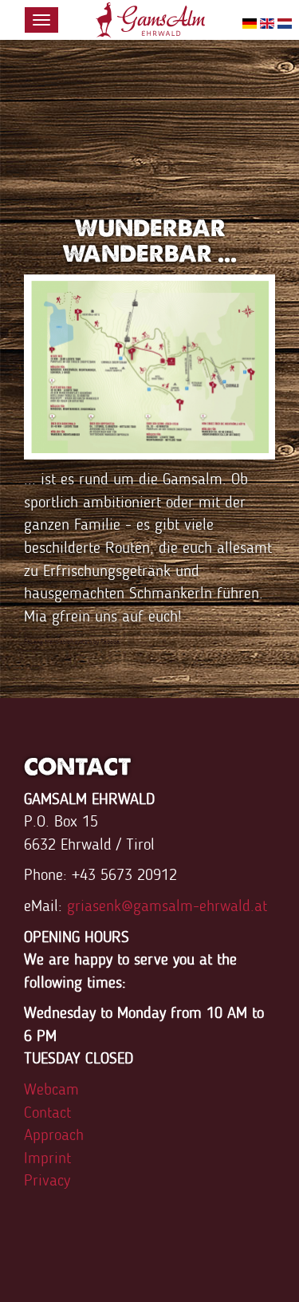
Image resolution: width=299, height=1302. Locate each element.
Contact (47, 1112)
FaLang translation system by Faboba (72, 641)
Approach (54, 1134)
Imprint (47, 1157)
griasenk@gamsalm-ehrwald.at (167, 905)
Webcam (51, 1089)
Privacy (47, 1180)
